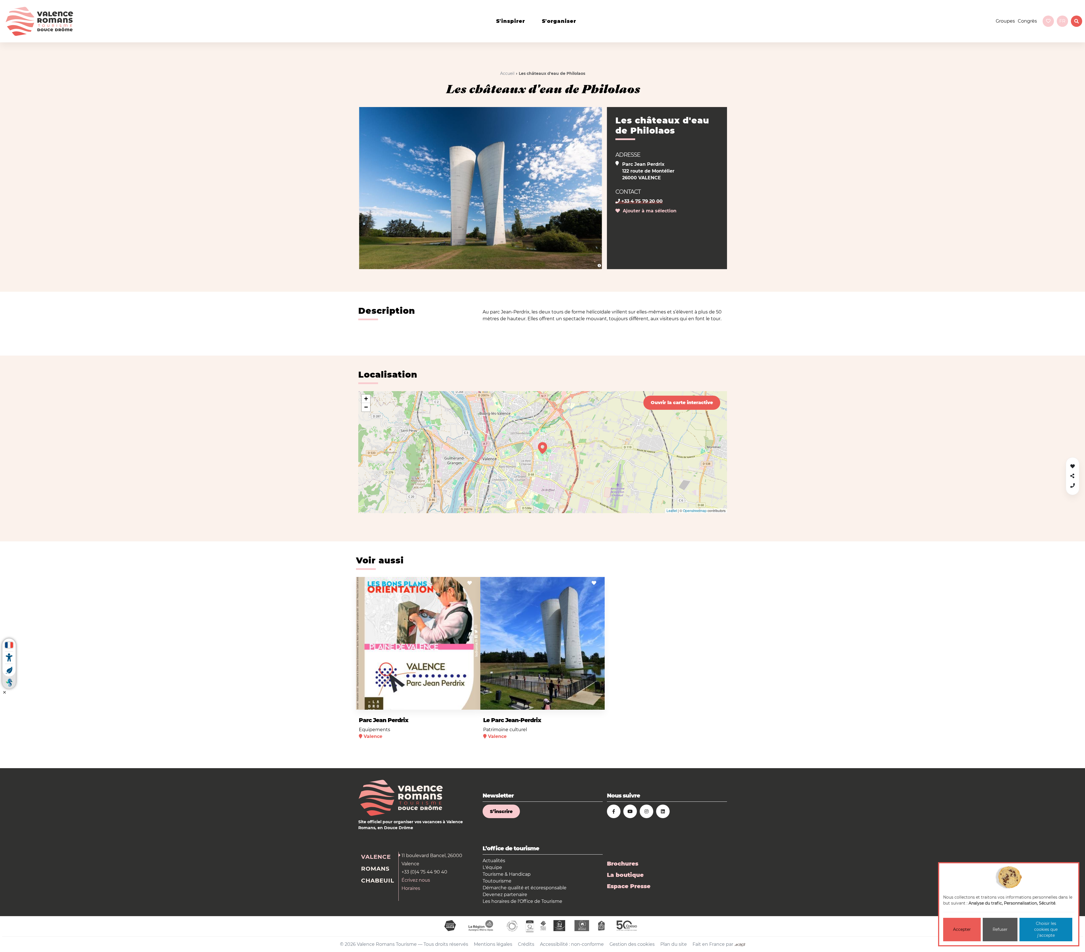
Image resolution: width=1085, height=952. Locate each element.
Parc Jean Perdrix (383, 720)
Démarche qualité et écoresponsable (525, 887)
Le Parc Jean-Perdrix (512, 720)
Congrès (1027, 21)
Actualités (494, 860)
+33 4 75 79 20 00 (641, 201)
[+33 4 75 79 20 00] (1072, 485)
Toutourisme (497, 881)
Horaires (411, 888)
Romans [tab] (375, 868)
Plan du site (673, 944)
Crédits (526, 944)
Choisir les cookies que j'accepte (1046, 929)
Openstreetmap (695, 510)
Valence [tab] (376, 856)
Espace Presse (628, 886)
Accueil (507, 73)
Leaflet (672, 510)
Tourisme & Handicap (507, 874)
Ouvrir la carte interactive (682, 402)
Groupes (1005, 21)
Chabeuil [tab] (377, 880)
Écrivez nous (416, 880)
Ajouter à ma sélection (648, 211)
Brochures (622, 863)
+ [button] (366, 398)
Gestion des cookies (632, 944)
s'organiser (559, 21)
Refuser (1000, 929)
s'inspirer (510, 21)
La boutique (625, 875)
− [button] (366, 407)
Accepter (962, 929)
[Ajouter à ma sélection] (469, 583)
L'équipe (492, 867)
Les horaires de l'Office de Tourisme (522, 901)
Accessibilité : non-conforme (572, 944)
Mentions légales (493, 944)
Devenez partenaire (505, 894)
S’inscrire (501, 811)
